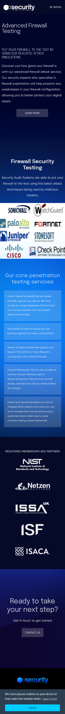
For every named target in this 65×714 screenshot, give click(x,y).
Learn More (32, 113)
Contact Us (32, 632)
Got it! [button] (32, 707)
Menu (57, 7)
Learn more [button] (49, 698)
